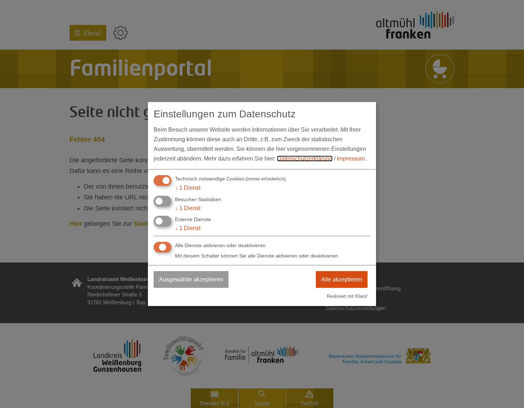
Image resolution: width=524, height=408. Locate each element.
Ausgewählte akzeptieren (191, 279)
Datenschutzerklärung (305, 158)
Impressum (351, 158)
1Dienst (187, 188)
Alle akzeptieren (341, 279)
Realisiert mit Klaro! (347, 296)
